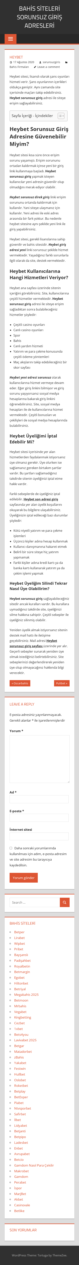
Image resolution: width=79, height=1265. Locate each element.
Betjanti (20, 1131)
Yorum (16, 731)
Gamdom (21, 1176)
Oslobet (20, 1080)
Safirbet (20, 1114)
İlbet (17, 1120)
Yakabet (20, 1063)
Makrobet (21, 1171)
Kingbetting (22, 1017)
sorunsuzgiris (51, 62)
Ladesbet (21, 1142)
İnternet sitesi (21, 829)
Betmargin (22, 972)
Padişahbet (22, 960)
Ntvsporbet (22, 1108)
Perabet (20, 1182)
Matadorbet (23, 1051)
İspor (18, 1188)
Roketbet (21, 1085)
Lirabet (19, 938)
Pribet (18, 949)
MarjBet (20, 1194)
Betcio (19, 1159)
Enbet (18, 1148)
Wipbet (19, 943)
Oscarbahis (20, 683)
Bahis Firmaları (19, 67)
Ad (13, 792)
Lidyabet (20, 1125)
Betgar (19, 1046)
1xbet (18, 1029)
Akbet (18, 1199)
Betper (19, 932)
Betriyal (20, 989)
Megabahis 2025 (26, 994)
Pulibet (60, 683)
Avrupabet (22, 1154)
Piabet (19, 1103)
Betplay (20, 1091)
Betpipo (20, 1137)
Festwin (20, 1068)
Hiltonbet (21, 983)
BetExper (21, 1097)
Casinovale (22, 1205)
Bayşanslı (21, 955)
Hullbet (19, 1074)
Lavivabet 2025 (25, 1040)
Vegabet (20, 1012)
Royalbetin (22, 966)
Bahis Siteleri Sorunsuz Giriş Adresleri (39, 17)
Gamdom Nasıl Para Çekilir (34, 1165)
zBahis (19, 1057)
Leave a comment (48, 67)
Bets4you (21, 1034)
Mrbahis (20, 1006)
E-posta (17, 811)
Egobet (19, 977)
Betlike (19, 1211)
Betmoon (21, 1000)
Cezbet (19, 1023)
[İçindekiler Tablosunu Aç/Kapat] (59, 116)
